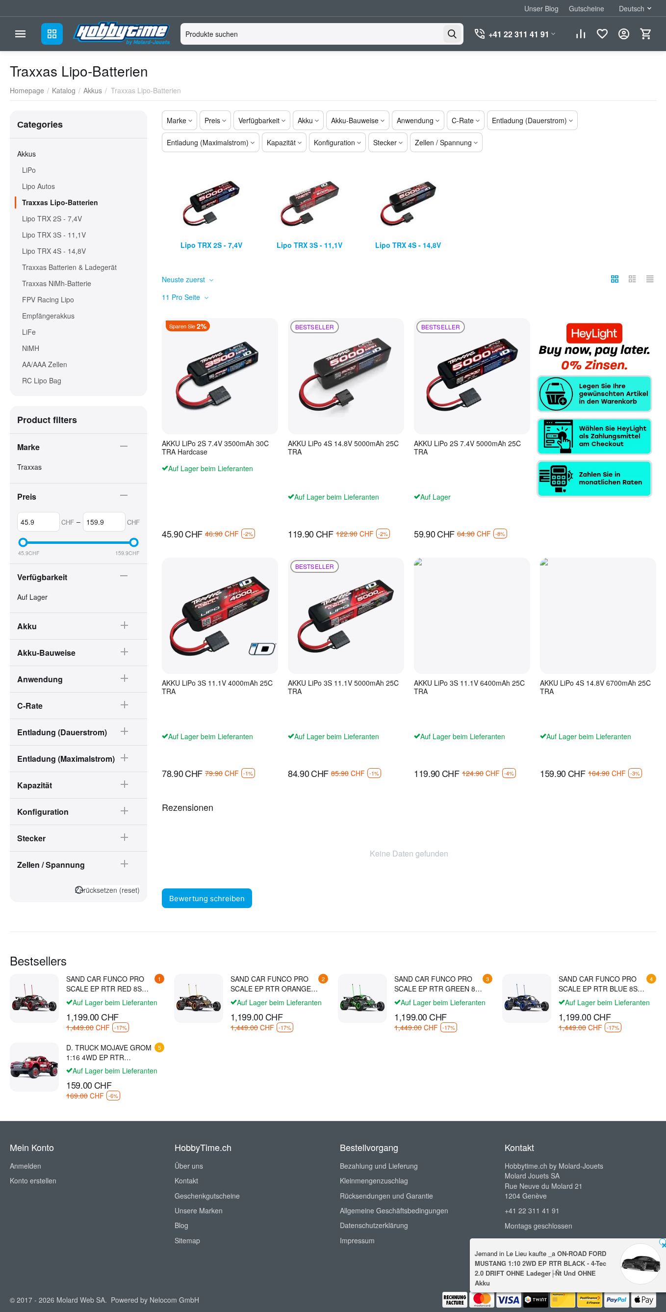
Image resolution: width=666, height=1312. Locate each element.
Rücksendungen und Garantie (386, 1196)
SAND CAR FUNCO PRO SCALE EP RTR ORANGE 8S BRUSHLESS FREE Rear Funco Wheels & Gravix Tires (271, 983)
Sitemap (187, 1240)
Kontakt (186, 1180)
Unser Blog (541, 8)
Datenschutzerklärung (374, 1225)
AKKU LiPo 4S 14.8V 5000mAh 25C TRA (343, 447)
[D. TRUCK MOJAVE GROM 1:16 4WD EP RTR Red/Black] (34, 1067)
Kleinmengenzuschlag (374, 1180)
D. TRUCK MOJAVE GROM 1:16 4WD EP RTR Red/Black (109, 1052)
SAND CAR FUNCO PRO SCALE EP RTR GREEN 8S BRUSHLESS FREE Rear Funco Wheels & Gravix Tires (437, 983)
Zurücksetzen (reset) (107, 890)
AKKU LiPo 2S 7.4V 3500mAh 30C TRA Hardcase (215, 447)
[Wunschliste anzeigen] (602, 34)
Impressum (357, 1240)
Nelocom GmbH (174, 1300)
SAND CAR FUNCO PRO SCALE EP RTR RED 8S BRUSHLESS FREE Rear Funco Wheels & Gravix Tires (105, 983)
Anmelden (25, 1166)
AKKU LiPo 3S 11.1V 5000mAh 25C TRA (343, 687)
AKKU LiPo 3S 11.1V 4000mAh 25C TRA (217, 687)
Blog (181, 1225)
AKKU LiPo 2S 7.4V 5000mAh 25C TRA (467, 447)
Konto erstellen (33, 1180)
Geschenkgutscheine (207, 1196)
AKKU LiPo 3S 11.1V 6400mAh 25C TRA (469, 687)
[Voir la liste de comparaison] (580, 34)
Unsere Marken (199, 1210)
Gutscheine (586, 8)
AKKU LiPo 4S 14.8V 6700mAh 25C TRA (595, 687)
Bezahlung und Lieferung (379, 1166)
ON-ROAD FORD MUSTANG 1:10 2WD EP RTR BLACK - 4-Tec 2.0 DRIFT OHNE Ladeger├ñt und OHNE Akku (540, 1268)
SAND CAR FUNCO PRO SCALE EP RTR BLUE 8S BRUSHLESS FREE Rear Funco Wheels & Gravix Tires (598, 983)
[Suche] (452, 34)
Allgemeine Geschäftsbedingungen (394, 1210)
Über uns (189, 1166)
